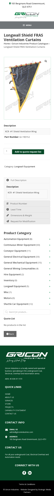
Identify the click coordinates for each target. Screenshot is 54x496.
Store (8, 404)
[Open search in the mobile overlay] (27, 311)
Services (9, 400)
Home (7, 43)
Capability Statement (15, 410)
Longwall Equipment (24, 166)
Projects (9, 407)
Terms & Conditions (27, 484)
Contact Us (10, 413)
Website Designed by (29, 489)
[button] (46, 61)
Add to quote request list (28, 151)
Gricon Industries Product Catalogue (30, 43)
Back (11, 333)
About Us (9, 397)
